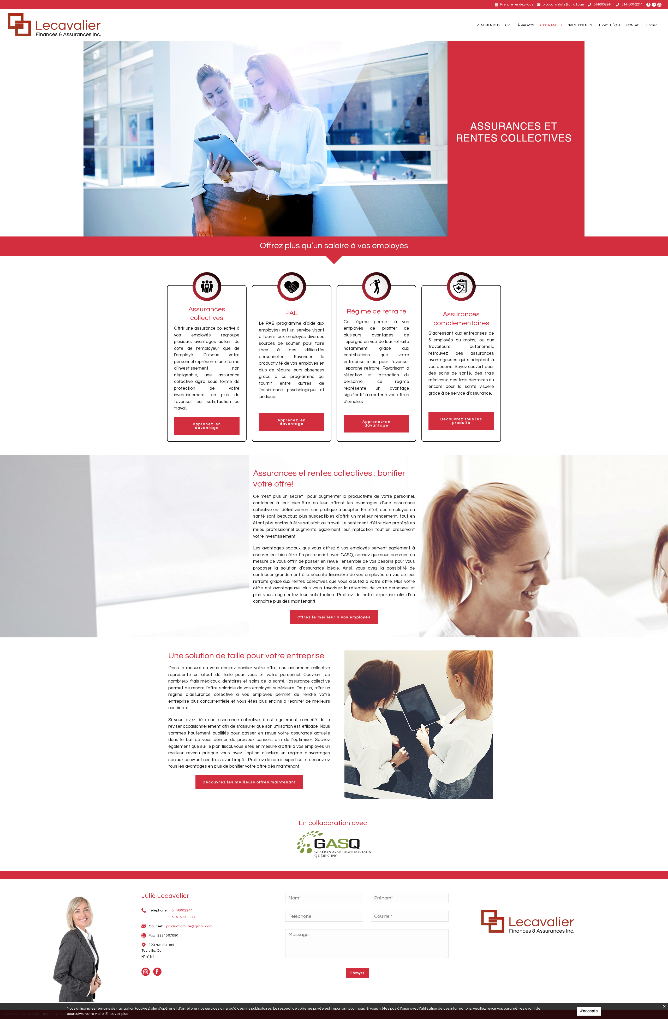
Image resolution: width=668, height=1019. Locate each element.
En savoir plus (116, 1014)
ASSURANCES (550, 25)
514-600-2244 (632, 4)
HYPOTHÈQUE (610, 25)
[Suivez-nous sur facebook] (649, 4)
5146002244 (603, 4)
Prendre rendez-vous (516, 4)
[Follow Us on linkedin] (654, 4)
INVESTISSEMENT (580, 25)
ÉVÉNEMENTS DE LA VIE (493, 25)
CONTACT (634, 25)
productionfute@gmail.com (563, 4)
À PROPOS (526, 25)
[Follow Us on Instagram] (660, 4)
